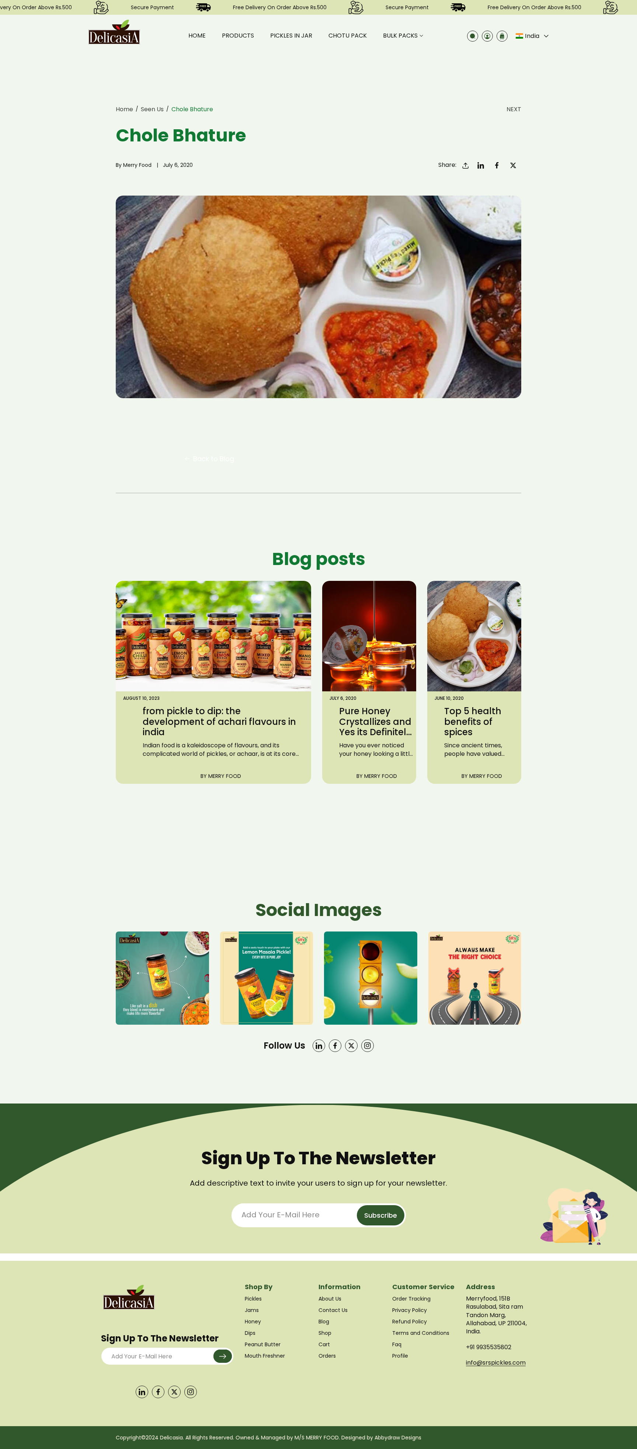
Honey (253, 1321)
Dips (250, 1333)
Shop (324, 1333)
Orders (327, 1355)
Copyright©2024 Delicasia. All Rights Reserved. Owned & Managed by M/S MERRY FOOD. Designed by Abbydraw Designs (268, 1437)
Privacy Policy (409, 1310)
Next (514, 109)
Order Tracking (411, 1298)
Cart (324, 1344)
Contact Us (333, 1310)
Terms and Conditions (420, 1333)
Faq (396, 1344)
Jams (252, 1310)
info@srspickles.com (496, 1362)
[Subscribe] (222, 1356)
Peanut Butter (263, 1344)
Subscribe (380, 1215)
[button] (403, 36)
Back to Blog (213, 458)
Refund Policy (409, 1321)
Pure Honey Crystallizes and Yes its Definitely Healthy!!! (375, 722)
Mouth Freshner (265, 1355)
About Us (329, 1298)
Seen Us (152, 109)
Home (124, 109)
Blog (323, 1321)
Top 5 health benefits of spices (472, 722)
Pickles (253, 1298)
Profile (400, 1355)
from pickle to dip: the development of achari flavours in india (219, 722)
